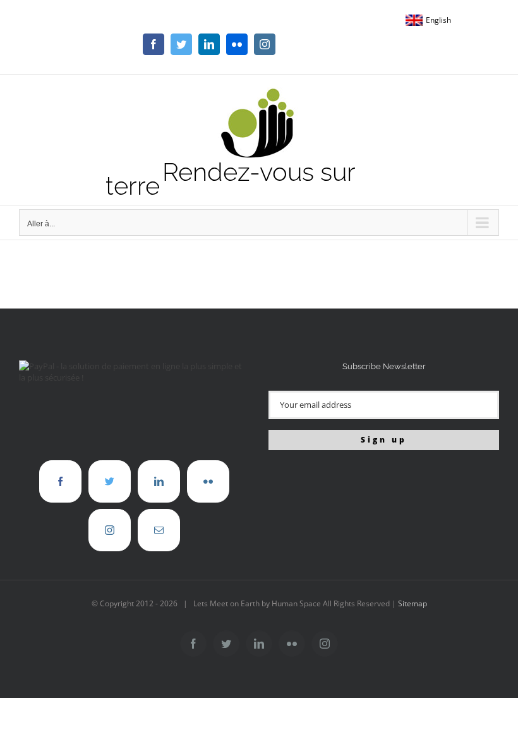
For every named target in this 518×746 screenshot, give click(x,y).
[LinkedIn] (159, 481)
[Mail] (159, 530)
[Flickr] (208, 481)
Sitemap (412, 603)
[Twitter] (109, 481)
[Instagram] (109, 530)
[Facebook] (60, 481)
